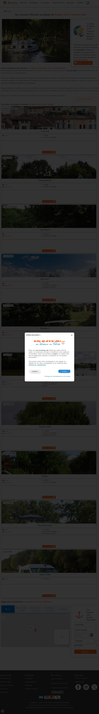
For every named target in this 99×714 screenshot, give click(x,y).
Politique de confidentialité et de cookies (57, 376)
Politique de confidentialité (37, 365)
